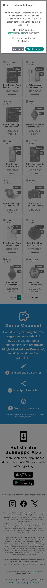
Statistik (25, 41)
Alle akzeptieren (34, 49)
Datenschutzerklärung (17, 33)
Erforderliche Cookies (24, 38)
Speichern (18, 49)
